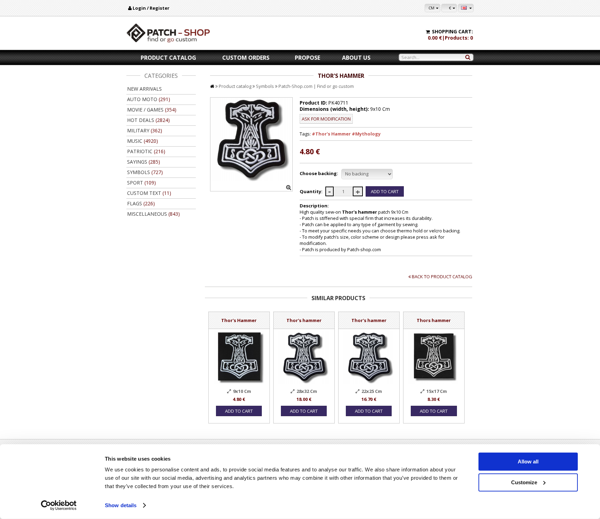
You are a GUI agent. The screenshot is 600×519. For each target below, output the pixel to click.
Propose (307, 57)
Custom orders (245, 57)
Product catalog (168, 57)
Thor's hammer (304, 320)
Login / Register (151, 8)
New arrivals (144, 88)
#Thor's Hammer (331, 134)
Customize (524, 482)
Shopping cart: (452, 31)
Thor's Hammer (239, 320)
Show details (120, 505)
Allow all (528, 461)
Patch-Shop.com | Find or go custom (316, 86)
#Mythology (366, 134)
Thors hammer (434, 320)
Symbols (265, 86)
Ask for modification (326, 119)
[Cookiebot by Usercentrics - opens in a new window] (58, 505)
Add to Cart (239, 411)
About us (356, 57)
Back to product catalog (442, 276)
